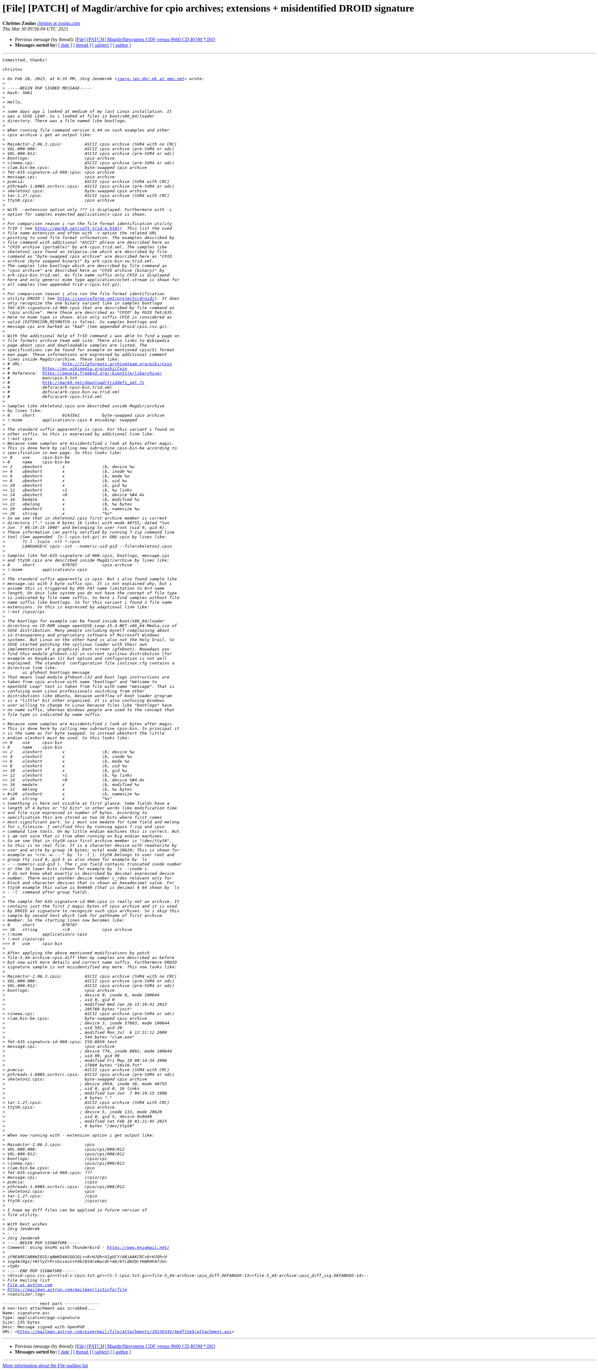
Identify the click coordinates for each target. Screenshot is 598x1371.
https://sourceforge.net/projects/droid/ (105, 298)
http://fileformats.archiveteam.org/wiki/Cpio (117, 364)
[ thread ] (82, 45)
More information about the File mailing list (45, 1365)
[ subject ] (102, 45)
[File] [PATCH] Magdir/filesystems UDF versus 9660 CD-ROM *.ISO (145, 39)
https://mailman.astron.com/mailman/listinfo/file (67, 1289)
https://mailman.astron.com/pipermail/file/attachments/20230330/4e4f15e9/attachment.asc (124, 1331)
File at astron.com (29, 1284)
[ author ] (122, 45)
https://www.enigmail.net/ (138, 1247)
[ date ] (65, 45)
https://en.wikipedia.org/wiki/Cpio (84, 368)
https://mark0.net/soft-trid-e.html (77, 228)
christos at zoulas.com (58, 23)
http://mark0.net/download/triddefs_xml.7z (93, 382)
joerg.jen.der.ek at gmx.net (150, 78)
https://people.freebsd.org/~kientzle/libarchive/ (102, 373)
